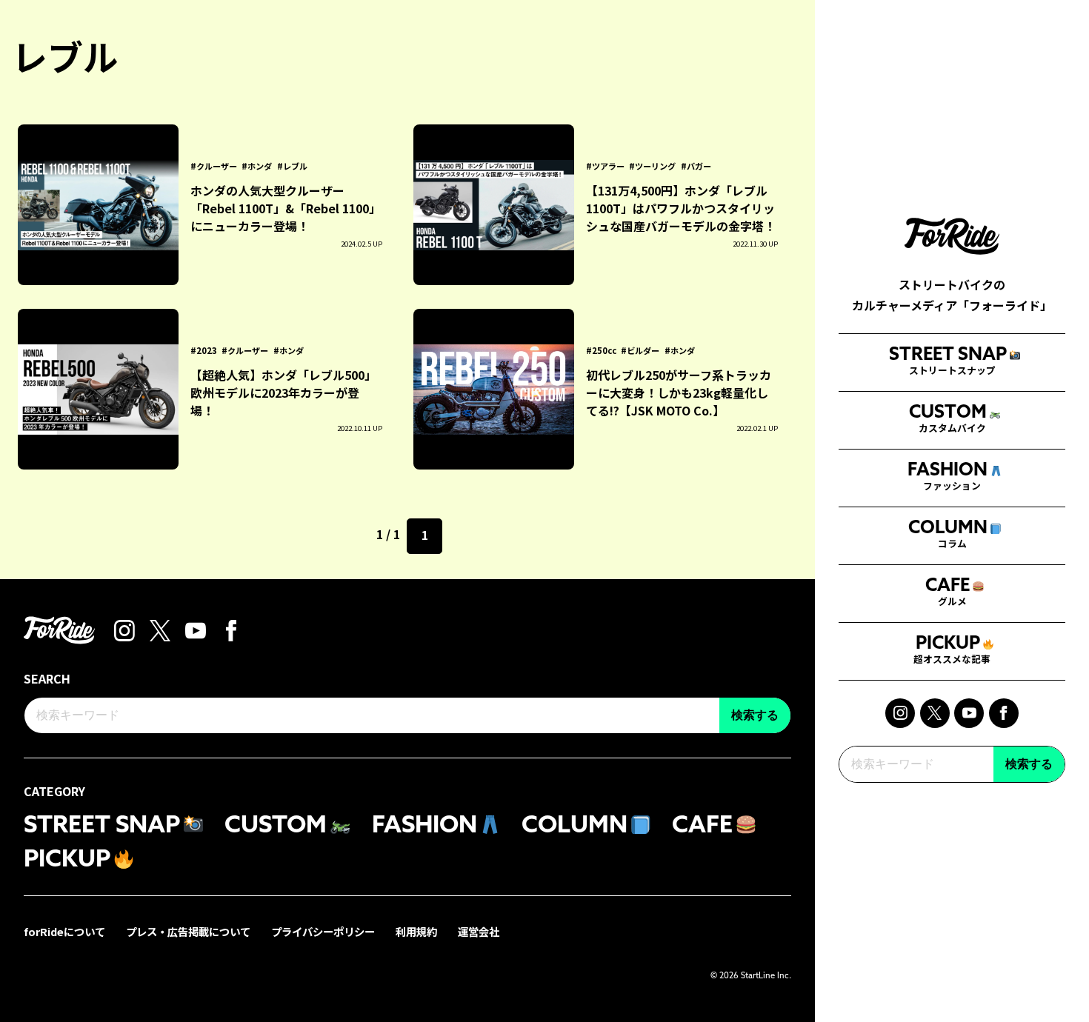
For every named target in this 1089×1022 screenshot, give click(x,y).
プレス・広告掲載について (188, 931)
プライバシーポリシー (323, 931)
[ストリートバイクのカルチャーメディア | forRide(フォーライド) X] (935, 713)
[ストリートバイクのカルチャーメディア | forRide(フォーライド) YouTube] (969, 713)
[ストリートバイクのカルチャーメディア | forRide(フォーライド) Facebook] (1004, 713)
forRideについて (64, 931)
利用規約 (416, 931)
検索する (1029, 764)
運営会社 (478, 931)
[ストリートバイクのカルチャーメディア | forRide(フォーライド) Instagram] (900, 713)
